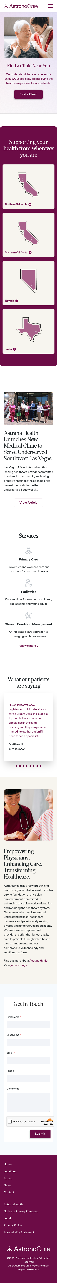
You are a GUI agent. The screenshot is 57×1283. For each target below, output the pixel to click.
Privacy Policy (13, 1225)
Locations (10, 1171)
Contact (9, 1192)
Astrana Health (38, 961)
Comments (13, 1089)
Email (11, 1053)
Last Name (14, 1035)
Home (8, 1164)
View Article (28, 502)
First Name (14, 1017)
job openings (19, 965)
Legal (7, 1218)
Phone (11, 1071)
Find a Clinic (28, 94)
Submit (40, 1134)
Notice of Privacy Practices (21, 1211)
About (8, 1178)
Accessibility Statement (19, 1232)
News (7, 1185)
